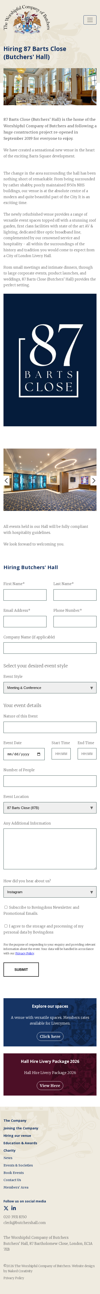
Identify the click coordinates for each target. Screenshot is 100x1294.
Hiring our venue (17, 1135)
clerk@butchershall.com (24, 1223)
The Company (15, 1120)
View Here (50, 1085)
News (7, 1158)
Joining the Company (20, 1128)
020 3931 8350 (15, 1217)
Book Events (13, 1173)
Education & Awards (20, 1143)
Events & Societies (18, 1165)
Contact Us (12, 1180)
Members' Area (15, 1187)
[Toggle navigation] (90, 20)
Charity (9, 1150)
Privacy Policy (13, 1278)
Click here (50, 1036)
